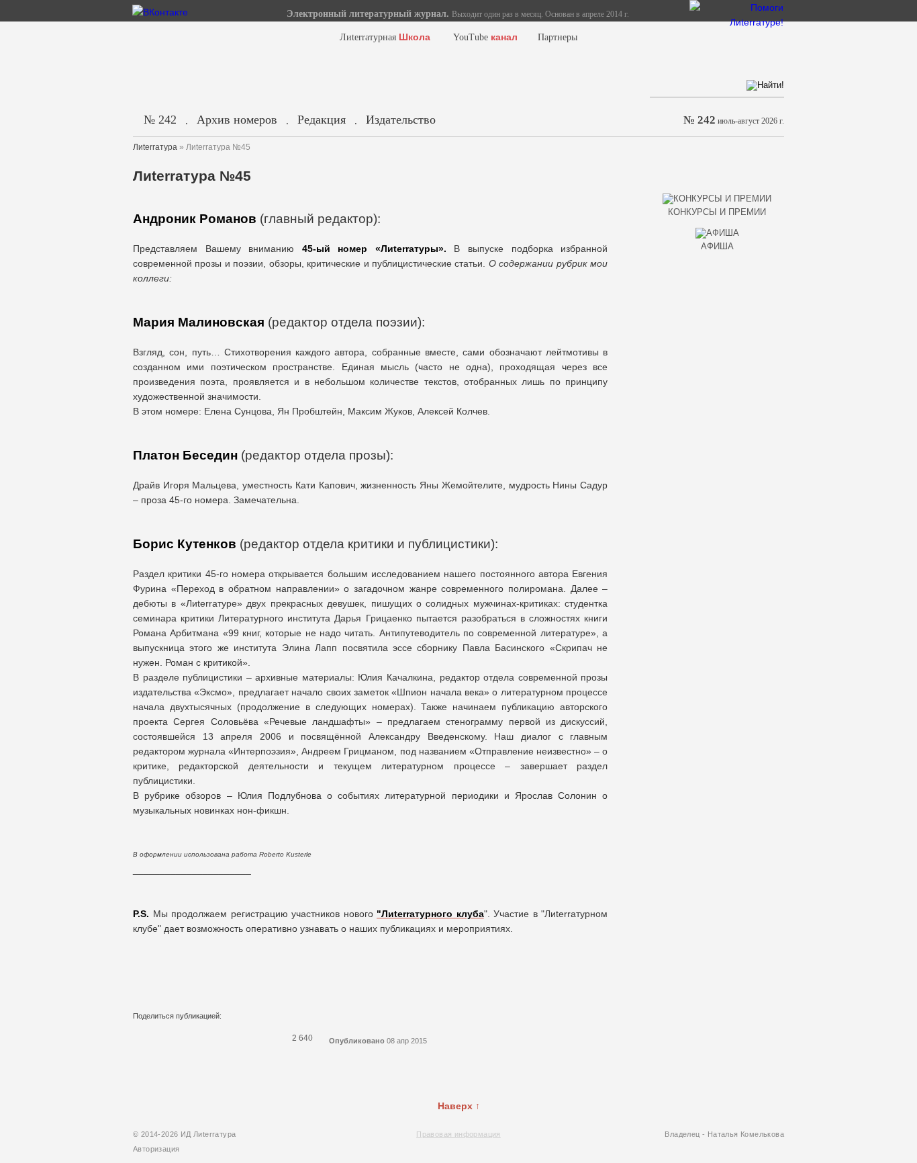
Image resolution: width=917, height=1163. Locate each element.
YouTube (485, 37)
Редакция (321, 119)
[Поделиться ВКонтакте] (141, 1038)
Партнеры (557, 37)
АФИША (717, 246)
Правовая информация (458, 1134)
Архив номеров (237, 119)
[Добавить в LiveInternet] (193, 1038)
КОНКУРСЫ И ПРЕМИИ (717, 212)
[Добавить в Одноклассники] (228, 1038)
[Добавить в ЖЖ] (246, 1038)
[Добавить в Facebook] (158, 1038)
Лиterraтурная (385, 37)
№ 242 (160, 119)
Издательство (401, 119)
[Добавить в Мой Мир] (211, 1038)
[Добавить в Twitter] (176, 1038)
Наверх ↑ (459, 1106)
